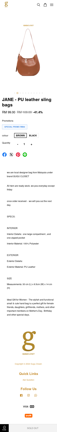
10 (39, 93)
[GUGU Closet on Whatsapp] (36, 396)
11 (42, 93)
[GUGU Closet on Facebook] (21, 396)
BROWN (20, 135)
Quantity (6, 142)
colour (5, 135)
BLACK (33, 135)
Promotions (7, 120)
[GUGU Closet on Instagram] (28, 396)
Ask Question (28, 379)
